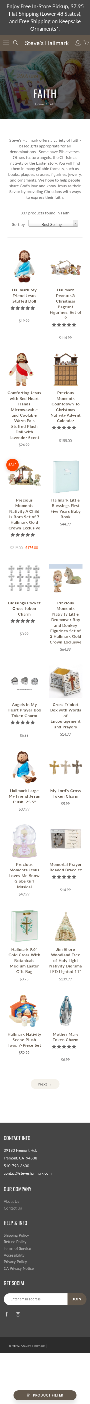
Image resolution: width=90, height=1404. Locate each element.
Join (77, 1299)
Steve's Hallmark (47, 42)
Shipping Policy (16, 1235)
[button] (23, 308)
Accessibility (14, 1255)
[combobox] (53, 223)
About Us (11, 1201)
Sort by (18, 224)
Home (39, 104)
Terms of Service (17, 1248)
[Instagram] (18, 1314)
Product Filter (48, 1395)
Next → (45, 1084)
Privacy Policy (15, 1262)
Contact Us (13, 1208)
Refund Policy (15, 1242)
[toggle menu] (6, 43)
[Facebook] (6, 1314)
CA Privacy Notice (19, 1268)
